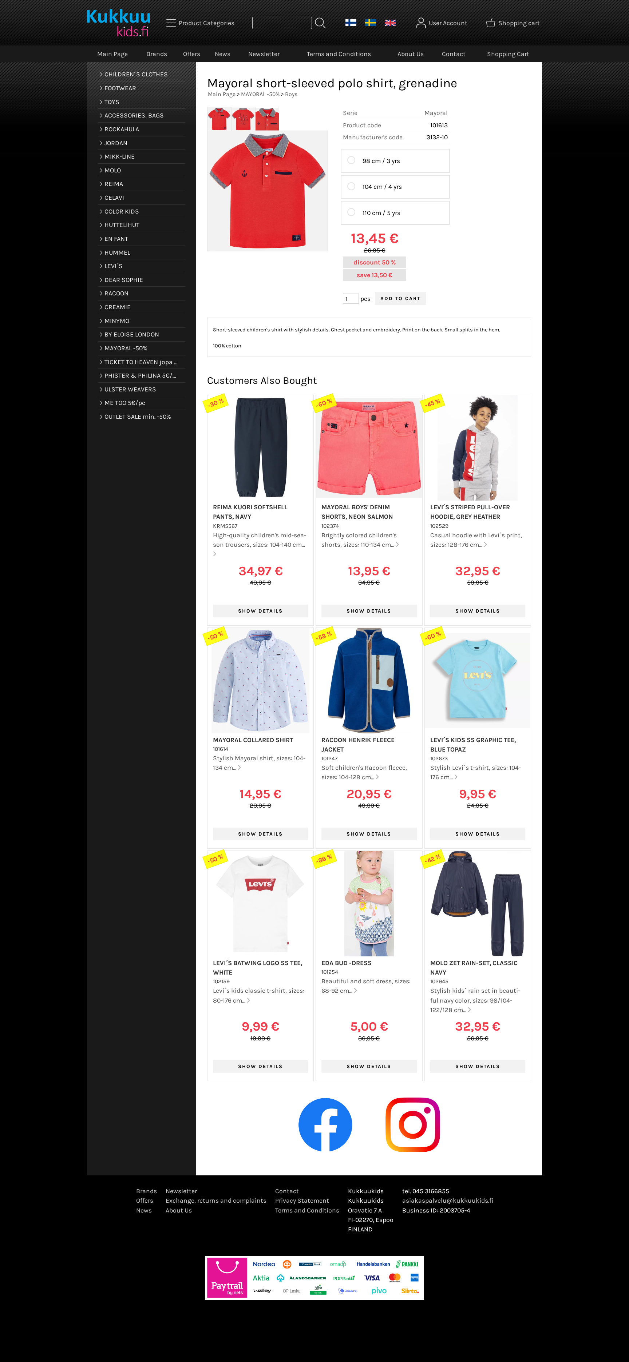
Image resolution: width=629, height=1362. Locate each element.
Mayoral (436, 112)
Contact (454, 53)
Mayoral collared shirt (253, 740)
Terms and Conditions (339, 53)
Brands (156, 53)
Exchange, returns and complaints (216, 1200)
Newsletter (264, 53)
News (222, 53)
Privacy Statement (302, 1200)
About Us (410, 53)
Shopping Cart (508, 53)
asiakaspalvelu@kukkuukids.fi (447, 1200)
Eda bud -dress (346, 963)
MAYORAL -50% (260, 94)
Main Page (112, 53)
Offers (191, 53)
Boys (291, 94)
